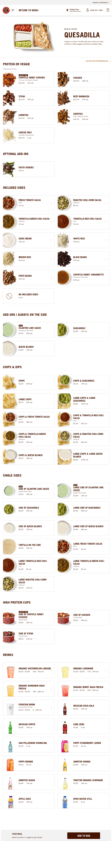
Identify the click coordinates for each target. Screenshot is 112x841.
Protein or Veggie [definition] (16, 64)
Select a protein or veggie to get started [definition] (27, 837)
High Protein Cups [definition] (17, 602)
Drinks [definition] (8, 655)
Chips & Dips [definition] (12, 367)
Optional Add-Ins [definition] (16, 154)
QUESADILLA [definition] (82, 35)
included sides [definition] (14, 188)
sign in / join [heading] (96, 10)
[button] (51, 203)
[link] (28, 10)
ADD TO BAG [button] (83, 835)
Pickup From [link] (74, 9)
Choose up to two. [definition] (10, 69)
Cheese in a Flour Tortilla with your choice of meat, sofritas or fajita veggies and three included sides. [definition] (83, 42)
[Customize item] (51, 203)
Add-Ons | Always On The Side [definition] (25, 315)
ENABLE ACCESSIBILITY (100, 2)
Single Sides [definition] (12, 475)
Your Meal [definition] (17, 834)
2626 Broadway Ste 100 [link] (76, 11)
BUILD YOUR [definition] (70, 29)
